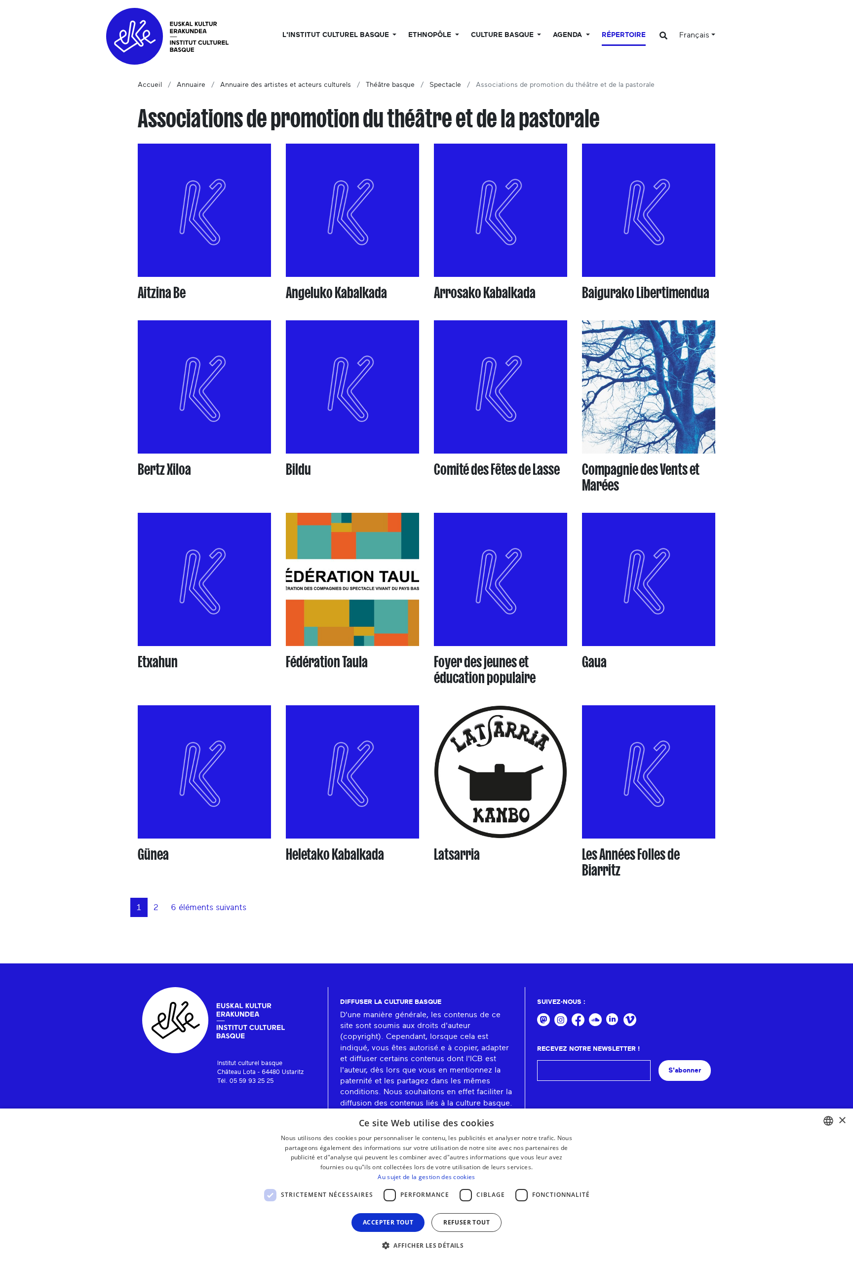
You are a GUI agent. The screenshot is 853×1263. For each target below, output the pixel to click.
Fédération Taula (327, 662)
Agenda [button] (568, 35)
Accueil (150, 84)
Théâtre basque (390, 84)
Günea (153, 854)
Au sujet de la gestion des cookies (426, 1177)
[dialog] (426, 1186)
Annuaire (191, 84)
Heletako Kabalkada (335, 854)
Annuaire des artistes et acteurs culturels (285, 84)
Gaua (594, 662)
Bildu (298, 469)
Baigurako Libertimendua (645, 293)
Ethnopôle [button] (430, 35)
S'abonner (684, 1070)
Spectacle (445, 84)
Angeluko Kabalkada (336, 293)
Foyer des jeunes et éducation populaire (485, 670)
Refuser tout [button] (466, 1222)
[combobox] (828, 1121)
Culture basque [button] (503, 35)
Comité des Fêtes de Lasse (497, 469)
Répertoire (624, 35)
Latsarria (457, 854)
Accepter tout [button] (388, 1222)
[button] (426, 1245)
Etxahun (158, 662)
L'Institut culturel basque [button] (336, 35)
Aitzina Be (162, 293)
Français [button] (694, 35)
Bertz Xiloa (164, 469)
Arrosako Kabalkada (485, 293)
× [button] (842, 1120)
